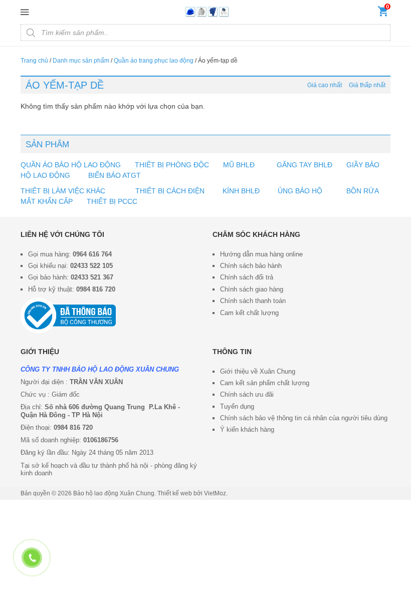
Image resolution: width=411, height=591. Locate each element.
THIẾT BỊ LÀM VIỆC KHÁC (64, 191)
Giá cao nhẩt (324, 85)
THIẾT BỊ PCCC (112, 201)
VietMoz (215, 493)
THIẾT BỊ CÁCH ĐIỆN (169, 191)
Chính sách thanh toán (253, 301)
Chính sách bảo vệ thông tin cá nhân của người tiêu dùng (303, 418)
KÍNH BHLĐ (241, 191)
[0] (383, 14)
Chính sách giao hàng (251, 289)
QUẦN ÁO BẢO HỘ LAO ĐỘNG (71, 165)
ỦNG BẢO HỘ (300, 191)
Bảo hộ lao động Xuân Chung (113, 493)
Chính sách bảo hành (251, 265)
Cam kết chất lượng (249, 313)
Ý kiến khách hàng (247, 429)
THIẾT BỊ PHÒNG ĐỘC (172, 165)
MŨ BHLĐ (239, 165)
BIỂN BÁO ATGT (113, 175)
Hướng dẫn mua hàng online (261, 254)
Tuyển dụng (237, 406)
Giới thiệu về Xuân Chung (257, 371)
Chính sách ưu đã (246, 394)
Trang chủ (34, 60)
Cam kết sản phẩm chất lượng (264, 383)
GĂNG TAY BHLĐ (304, 165)
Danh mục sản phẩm (81, 60)
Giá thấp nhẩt (367, 85)
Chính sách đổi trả (246, 277)
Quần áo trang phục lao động (153, 60)
